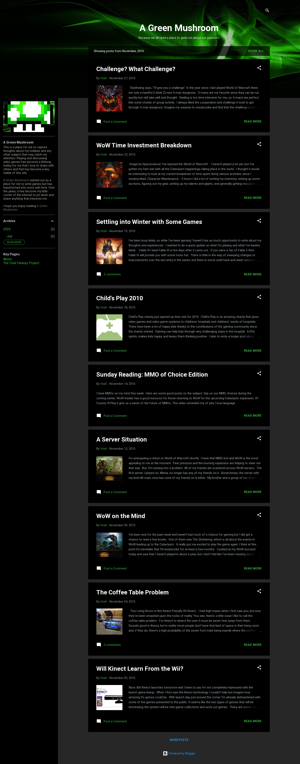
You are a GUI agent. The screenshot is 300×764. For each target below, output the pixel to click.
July (9, 236)
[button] (259, 68)
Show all (256, 51)
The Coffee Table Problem (132, 592)
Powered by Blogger (181, 753)
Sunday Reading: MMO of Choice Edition (152, 374)
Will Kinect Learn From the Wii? (139, 668)
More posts (179, 740)
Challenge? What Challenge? (135, 68)
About (7, 259)
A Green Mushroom (179, 27)
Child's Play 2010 (119, 298)
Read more (253, 121)
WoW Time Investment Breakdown (144, 145)
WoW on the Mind (120, 515)
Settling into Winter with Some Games (149, 221)
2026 (7, 229)
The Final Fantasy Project (21, 263)
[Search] (267, 11)
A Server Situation (121, 439)
